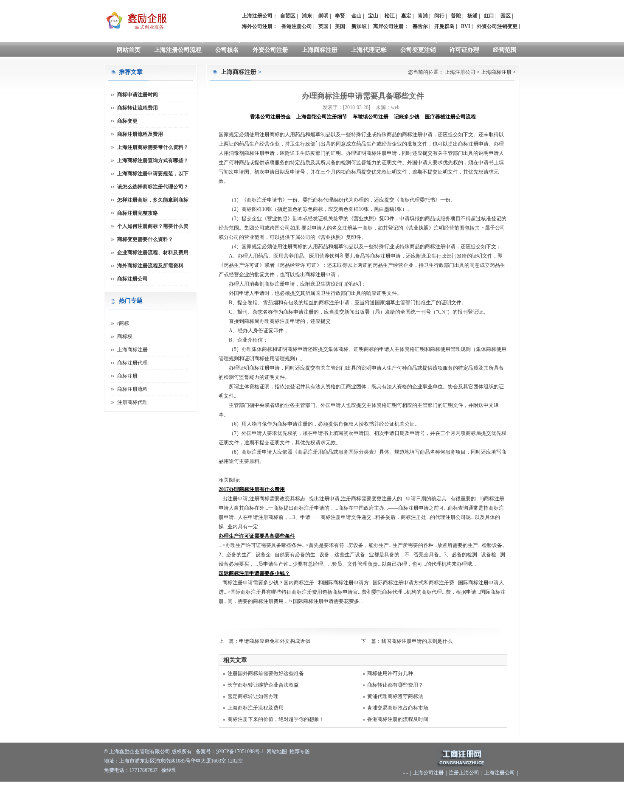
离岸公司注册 (388, 26)
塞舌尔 (420, 26)
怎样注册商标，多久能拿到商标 (152, 200)
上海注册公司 (460, 72)
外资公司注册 (270, 50)
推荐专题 (300, 751)
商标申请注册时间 (137, 95)
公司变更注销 (418, 50)
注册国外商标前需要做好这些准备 (266, 673)
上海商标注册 (319, 50)
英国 (323, 26)
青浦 (423, 16)
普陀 (456, 16)
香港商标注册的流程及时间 (397, 719)
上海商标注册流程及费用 (256, 708)
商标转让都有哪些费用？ (395, 685)
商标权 (124, 336)
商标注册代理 (132, 363)
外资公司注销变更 (497, 26)
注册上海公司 (464, 773)
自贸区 (287, 16)
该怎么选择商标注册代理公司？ (152, 187)
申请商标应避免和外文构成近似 (274, 641)
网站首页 (129, 50)
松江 (390, 16)
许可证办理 (464, 50)
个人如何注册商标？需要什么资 (152, 226)
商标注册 (127, 376)
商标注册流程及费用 (140, 134)
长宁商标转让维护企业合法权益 (263, 685)
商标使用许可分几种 (390, 673)
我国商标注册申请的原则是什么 (417, 641)
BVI (465, 26)
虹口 (489, 16)
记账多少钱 (406, 117)
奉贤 (340, 16)
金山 (356, 16)
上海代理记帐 (369, 50)
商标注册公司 (132, 279)
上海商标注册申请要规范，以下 (152, 174)
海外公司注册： (260, 26)
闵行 (439, 16)
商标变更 (127, 121)
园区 (505, 16)
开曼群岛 (444, 26)
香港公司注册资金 (270, 117)
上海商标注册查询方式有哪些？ (152, 160)
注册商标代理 (132, 402)
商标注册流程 (132, 389)
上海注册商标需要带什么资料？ (152, 147)
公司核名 (227, 50)
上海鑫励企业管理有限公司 (139, 751)
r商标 (123, 323)
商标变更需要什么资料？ (145, 239)
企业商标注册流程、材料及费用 (152, 252)
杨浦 (472, 16)
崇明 (323, 16)
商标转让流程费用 (137, 108)
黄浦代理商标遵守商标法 (395, 696)
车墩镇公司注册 (370, 117)
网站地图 (277, 751)
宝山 (373, 16)
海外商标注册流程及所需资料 (150, 266)
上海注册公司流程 (178, 50)
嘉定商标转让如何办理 (253, 696)
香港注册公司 (296, 26)
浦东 (307, 16)
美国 (340, 26)
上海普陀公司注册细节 (321, 117)
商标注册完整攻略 (137, 213)
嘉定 (406, 16)
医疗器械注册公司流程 (450, 117)
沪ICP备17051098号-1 (240, 751)
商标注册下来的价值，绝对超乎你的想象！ (276, 719)
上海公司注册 (428, 773)
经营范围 (505, 50)
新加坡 (359, 26)
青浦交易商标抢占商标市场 (397, 708)
